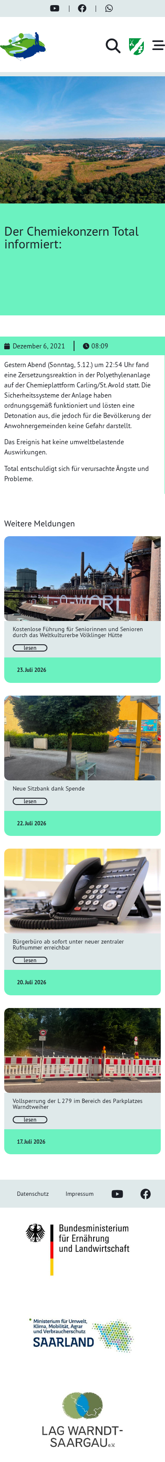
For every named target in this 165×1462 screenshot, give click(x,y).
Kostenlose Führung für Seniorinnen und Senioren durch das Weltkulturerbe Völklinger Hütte (78, 631)
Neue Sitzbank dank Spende (49, 788)
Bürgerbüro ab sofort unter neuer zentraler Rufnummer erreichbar (68, 944)
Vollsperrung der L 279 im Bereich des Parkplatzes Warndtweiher (78, 1103)
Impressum (80, 1193)
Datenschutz (33, 1193)
